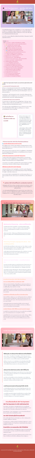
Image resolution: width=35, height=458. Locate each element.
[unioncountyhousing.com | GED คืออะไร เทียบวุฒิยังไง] (17, 2)
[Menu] (1, 2)
